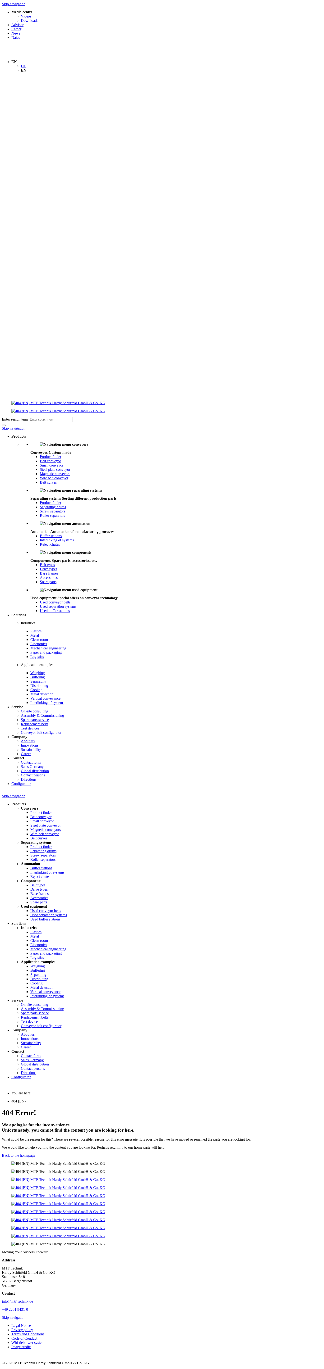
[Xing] (162, 1196)
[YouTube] (162, 1204)
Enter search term (15, 419)
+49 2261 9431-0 (15, 1309)
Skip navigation (13, 4)
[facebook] (162, 1180)
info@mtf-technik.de (17, 1301)
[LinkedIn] (162, 1188)
